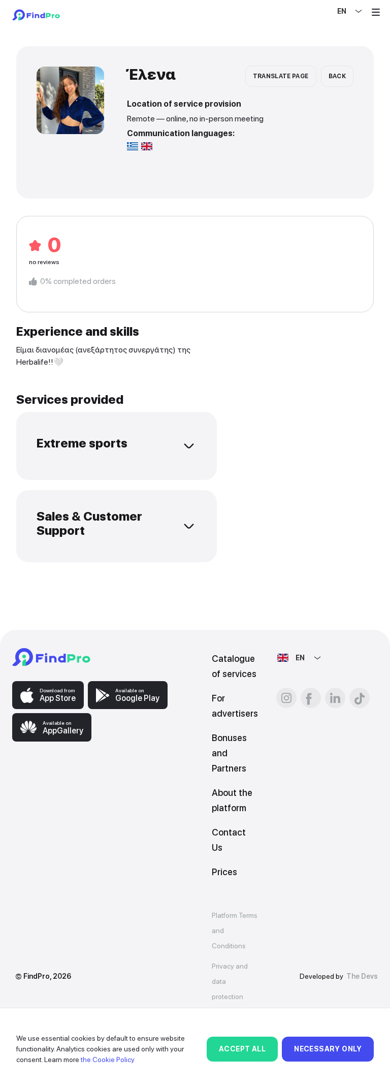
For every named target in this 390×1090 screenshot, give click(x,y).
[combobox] (338, 11)
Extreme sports (82, 443)
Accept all (242, 1049)
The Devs (362, 976)
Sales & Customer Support (89, 523)
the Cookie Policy (108, 1059)
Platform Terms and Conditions (234, 930)
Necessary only (328, 1049)
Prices (224, 872)
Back (337, 76)
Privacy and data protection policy (230, 989)
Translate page (281, 76)
